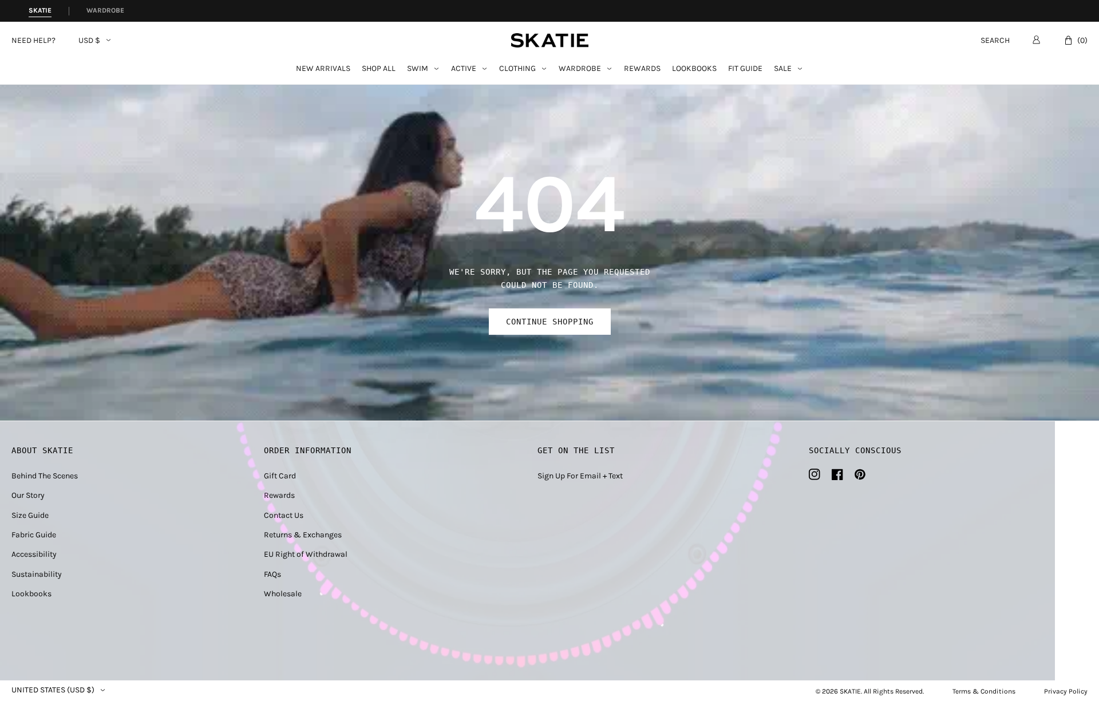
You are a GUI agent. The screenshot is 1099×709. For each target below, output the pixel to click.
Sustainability (36, 574)
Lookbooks (694, 69)
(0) (1082, 40)
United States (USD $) (52, 690)
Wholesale (283, 594)
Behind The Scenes (44, 476)
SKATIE (850, 691)
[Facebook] (837, 474)
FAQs (272, 574)
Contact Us (283, 515)
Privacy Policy (1066, 691)
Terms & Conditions (983, 691)
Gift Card (280, 476)
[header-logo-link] (549, 40)
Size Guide (30, 515)
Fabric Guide (33, 535)
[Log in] (1036, 39)
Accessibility (34, 554)
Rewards (642, 69)
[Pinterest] (860, 474)
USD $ (89, 41)
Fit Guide (745, 69)
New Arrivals (323, 69)
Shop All (379, 69)
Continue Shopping (550, 321)
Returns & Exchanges (303, 535)
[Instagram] (814, 474)
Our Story (28, 495)
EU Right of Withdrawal (305, 554)
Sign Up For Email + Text (580, 476)
